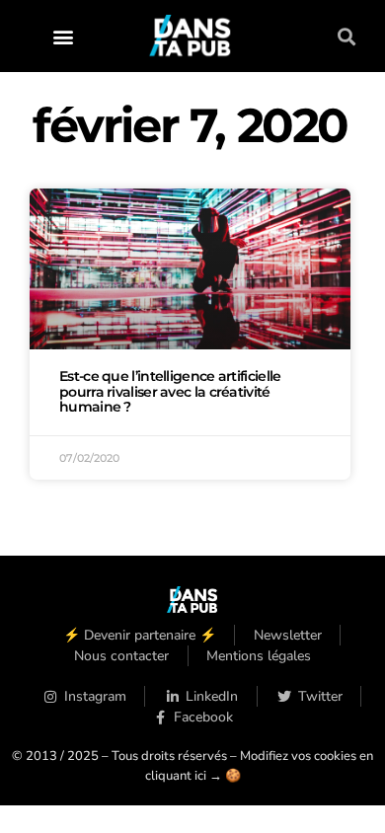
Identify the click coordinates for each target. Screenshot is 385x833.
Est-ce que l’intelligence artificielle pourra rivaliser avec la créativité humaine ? (169, 391)
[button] (63, 36)
